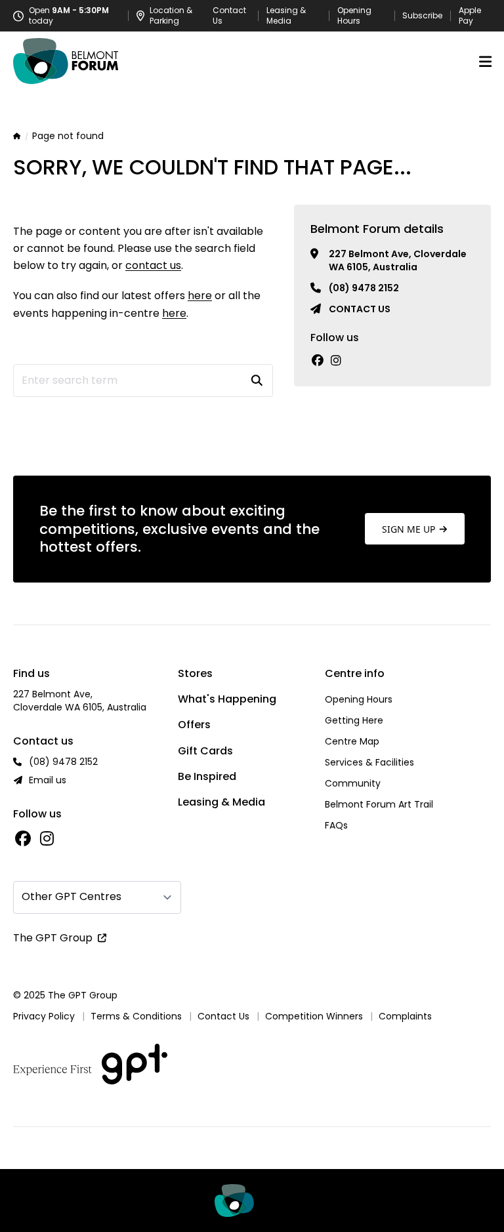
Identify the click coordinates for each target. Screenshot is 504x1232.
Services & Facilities (369, 762)
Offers (194, 724)
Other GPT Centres (71, 896)
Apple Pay (470, 15)
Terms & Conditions (136, 1016)
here (200, 295)
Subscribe (422, 15)
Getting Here (354, 720)
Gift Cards (205, 751)
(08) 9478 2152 (364, 288)
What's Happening (227, 699)
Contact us (359, 309)
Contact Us (229, 15)
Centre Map (352, 741)
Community (353, 783)
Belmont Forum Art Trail (379, 804)
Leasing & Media (286, 15)
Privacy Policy (44, 1016)
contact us (153, 265)
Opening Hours (354, 15)
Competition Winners (314, 1016)
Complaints (405, 1016)
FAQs (336, 825)
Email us (47, 780)
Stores (195, 673)
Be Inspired (207, 776)
